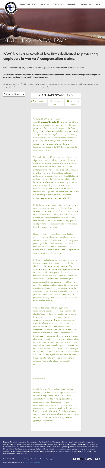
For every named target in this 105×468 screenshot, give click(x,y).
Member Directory (28, 4)
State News (58, 4)
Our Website (40, 101)
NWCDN (10, 7)
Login (51, 459)
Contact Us (85, 4)
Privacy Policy (44, 459)
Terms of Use (34, 459)
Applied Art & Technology (32, 462)
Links (97, 4)
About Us (44, 4)
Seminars (71, 4)
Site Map (26, 459)
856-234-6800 (57, 103)
